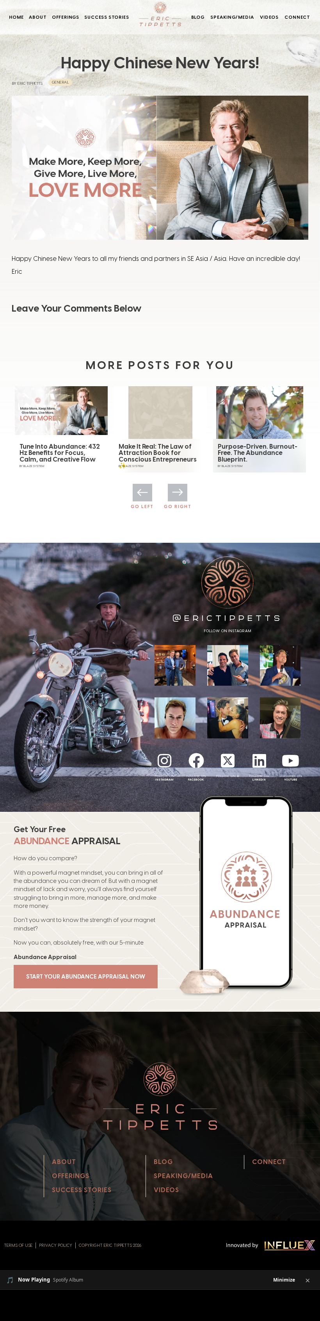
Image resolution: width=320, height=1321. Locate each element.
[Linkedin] (259, 760)
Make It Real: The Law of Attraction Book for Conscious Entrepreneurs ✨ (59, 456)
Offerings (65, 17)
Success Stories (106, 17)
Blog (197, 17)
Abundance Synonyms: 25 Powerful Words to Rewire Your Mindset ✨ (258, 453)
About (37, 17)
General (60, 82)
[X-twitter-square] (227, 760)
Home (16, 17)
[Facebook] (196, 760)
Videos (269, 17)
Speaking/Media (232, 17)
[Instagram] (164, 760)
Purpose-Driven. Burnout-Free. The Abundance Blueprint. (158, 453)
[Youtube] (291, 760)
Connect (297, 17)
